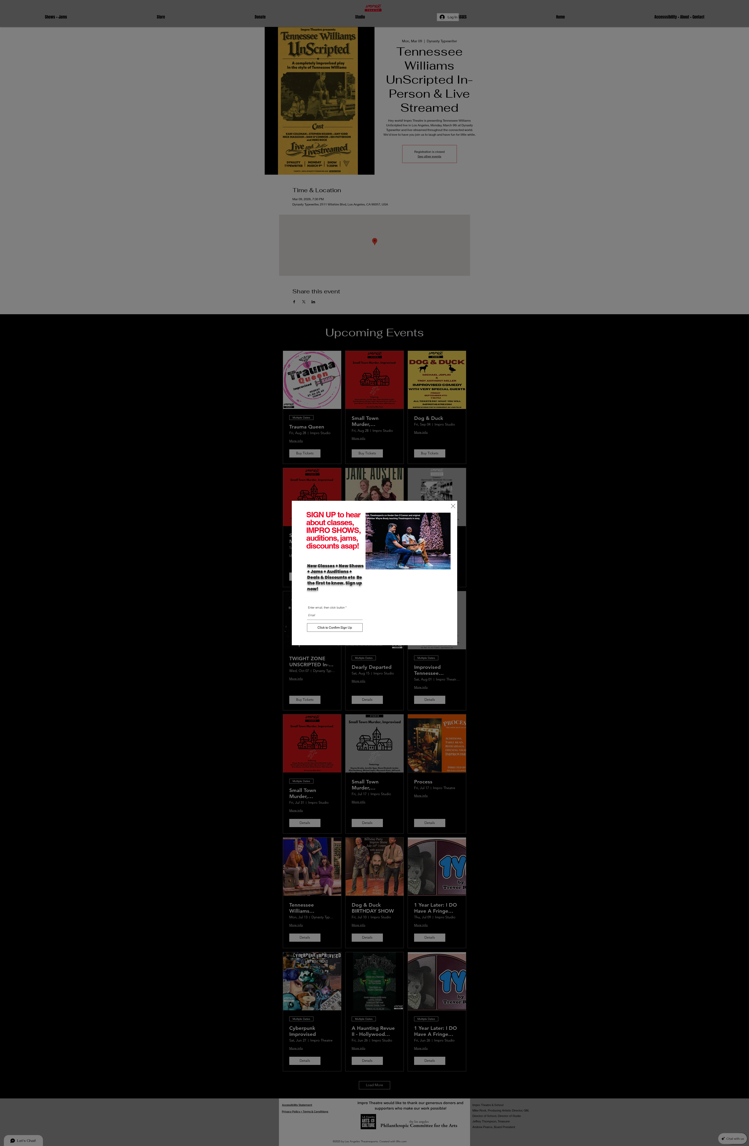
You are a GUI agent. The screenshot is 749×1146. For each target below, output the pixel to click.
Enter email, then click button (326, 607)
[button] (453, 506)
